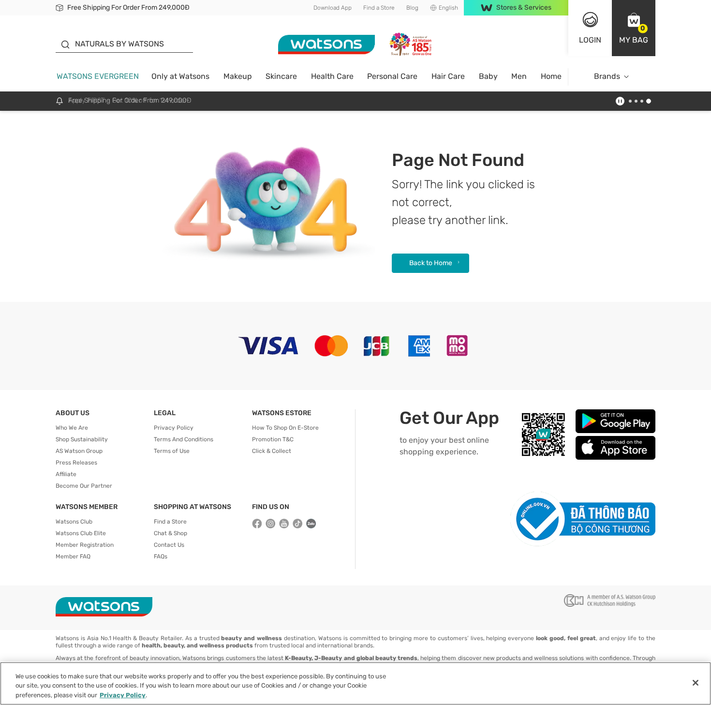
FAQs (160, 556)
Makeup (237, 76)
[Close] (695, 682)
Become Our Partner (84, 485)
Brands (607, 76)
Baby (488, 76)
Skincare (281, 76)
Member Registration (85, 544)
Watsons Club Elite (81, 533)
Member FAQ (73, 556)
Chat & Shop (170, 533)
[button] (633, 28)
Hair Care (448, 76)
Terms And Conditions (183, 439)
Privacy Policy (173, 427)
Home (551, 76)
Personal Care (392, 76)
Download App (332, 7)
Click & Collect (271, 451)
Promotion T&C (273, 439)
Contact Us (169, 544)
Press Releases (76, 462)
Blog (412, 7)
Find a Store (379, 7)
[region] (355, 683)
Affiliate (66, 474)
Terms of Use (172, 451)
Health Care (332, 76)
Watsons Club (74, 521)
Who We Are (72, 427)
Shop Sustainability (82, 439)
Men (519, 76)
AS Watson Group (79, 451)
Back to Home (430, 263)
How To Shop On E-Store (285, 427)
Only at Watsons (180, 76)
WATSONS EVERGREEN (98, 76)
